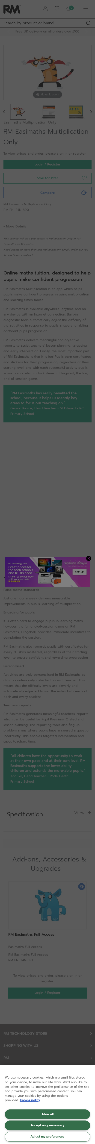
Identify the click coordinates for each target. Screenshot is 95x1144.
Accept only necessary (47, 1125)
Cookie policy (30, 1100)
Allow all (47, 1114)
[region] (47, 1104)
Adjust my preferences (47, 1136)
